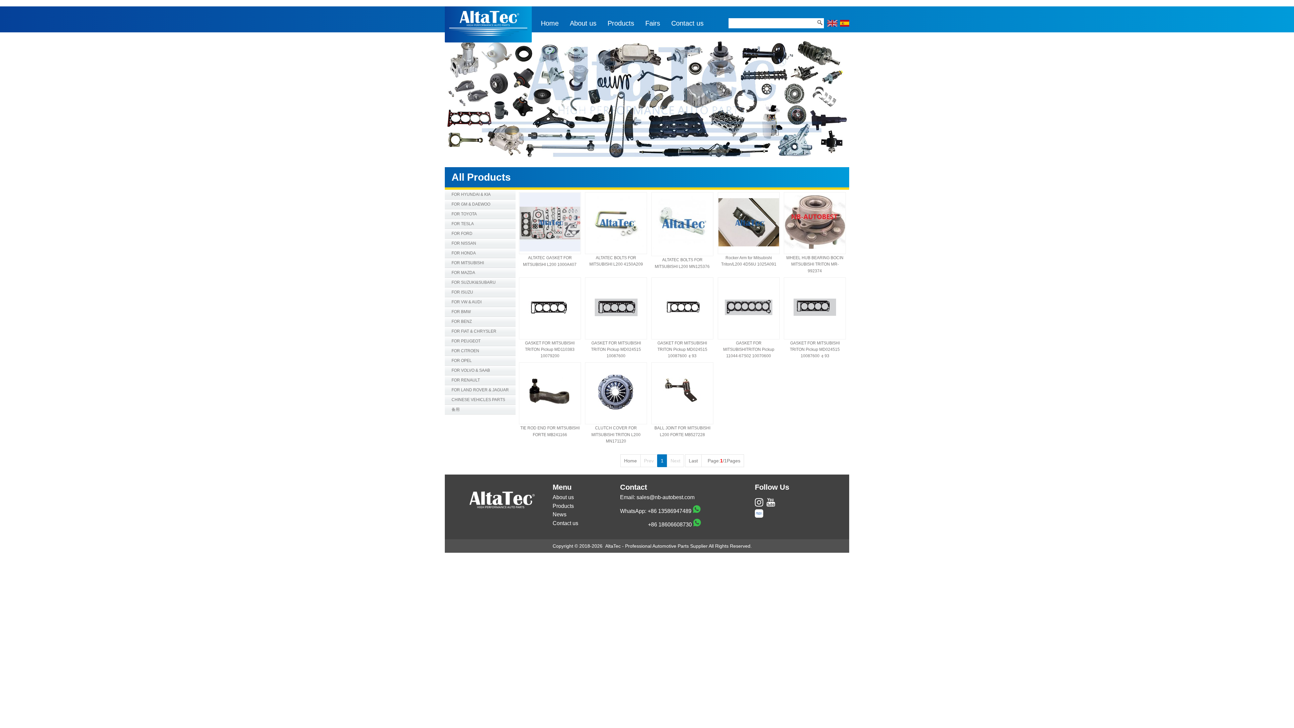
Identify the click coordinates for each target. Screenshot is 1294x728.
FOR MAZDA (463, 272)
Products (621, 23)
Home (550, 23)
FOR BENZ (462, 321)
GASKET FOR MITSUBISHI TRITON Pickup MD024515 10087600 (616, 349)
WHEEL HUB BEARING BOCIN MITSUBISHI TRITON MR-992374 (814, 264)
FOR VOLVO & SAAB (471, 370)
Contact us (687, 23)
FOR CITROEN (465, 350)
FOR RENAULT (466, 380)
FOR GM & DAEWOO (471, 204)
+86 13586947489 (669, 511)
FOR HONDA (464, 253)
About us (583, 23)
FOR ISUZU (462, 292)
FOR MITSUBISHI (468, 263)
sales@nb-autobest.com (666, 497)
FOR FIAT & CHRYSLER (474, 331)
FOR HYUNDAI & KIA (471, 194)
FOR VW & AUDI (467, 302)
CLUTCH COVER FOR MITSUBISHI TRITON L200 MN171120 (616, 434)
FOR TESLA (463, 223)
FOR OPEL (462, 360)
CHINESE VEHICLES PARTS (478, 399)
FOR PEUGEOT (466, 341)
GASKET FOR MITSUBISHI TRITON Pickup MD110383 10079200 (550, 349)
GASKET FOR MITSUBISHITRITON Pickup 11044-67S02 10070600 (748, 349)
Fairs (652, 23)
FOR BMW (461, 311)
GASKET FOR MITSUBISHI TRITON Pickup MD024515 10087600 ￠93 (682, 349)
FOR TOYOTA (464, 214)
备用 (456, 409)
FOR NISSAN (464, 243)
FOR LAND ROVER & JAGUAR (480, 390)
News (559, 514)
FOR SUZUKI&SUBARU (474, 282)
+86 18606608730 (670, 524)
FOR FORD (462, 233)
